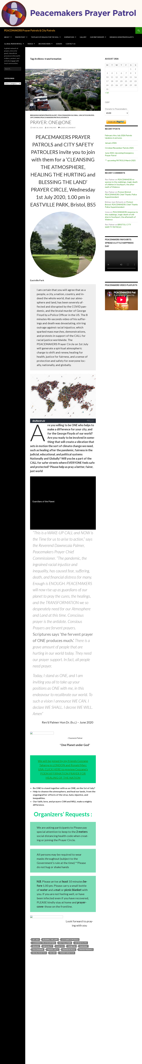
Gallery (83, 37)
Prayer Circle (53, 949)
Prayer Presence (86, 949)
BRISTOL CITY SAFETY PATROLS (118, 225)
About (7, 37)
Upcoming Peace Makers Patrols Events (49, 117)
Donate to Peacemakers (116, 109)
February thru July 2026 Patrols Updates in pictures (118, 136)
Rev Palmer (51, 128)
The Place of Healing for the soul (45, 37)
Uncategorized (86, 115)
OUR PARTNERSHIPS (97, 37)
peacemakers (37, 949)
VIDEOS (30, 44)
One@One (72, 946)
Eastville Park (65, 943)
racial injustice (39, 953)
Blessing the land (50, 939)
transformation (66, 953)
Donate (59, 44)
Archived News (44, 44)
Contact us (70, 44)
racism (53, 953)
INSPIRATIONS (69, 37)
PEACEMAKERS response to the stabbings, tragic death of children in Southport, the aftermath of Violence (121, 183)
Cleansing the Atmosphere (43, 943)
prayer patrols (68, 949)
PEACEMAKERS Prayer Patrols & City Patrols (29, 30)
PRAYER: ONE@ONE (50, 122)
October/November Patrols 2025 (119, 148)
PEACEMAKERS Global (68, 115)
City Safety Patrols (70, 939)
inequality (47, 946)
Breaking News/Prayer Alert (43, 115)
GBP (107, 102)
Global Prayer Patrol (13, 44)
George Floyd (81, 943)
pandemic (84, 946)
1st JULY (35, 939)
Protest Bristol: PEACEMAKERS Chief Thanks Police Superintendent (121, 194)
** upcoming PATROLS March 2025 (120, 160)
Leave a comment (68, 128)
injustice (60, 946)
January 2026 (110, 143)
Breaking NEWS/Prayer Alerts (122, 37)
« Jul (107, 92)
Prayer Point (20, 37)
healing (35, 946)
